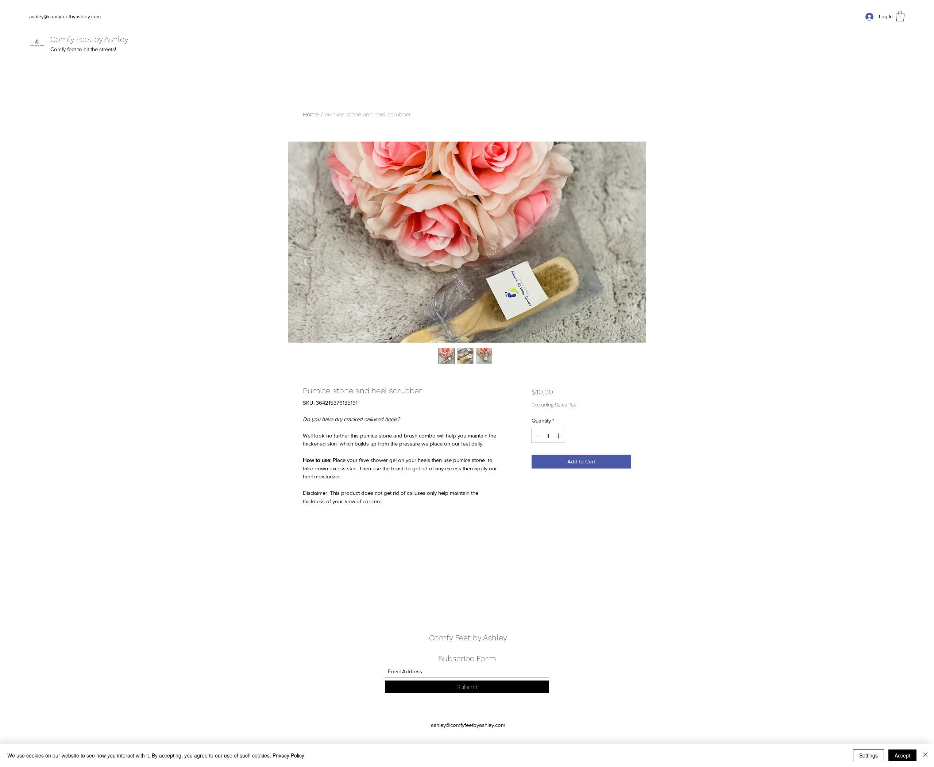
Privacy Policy (288, 755)
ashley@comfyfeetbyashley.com (65, 16)
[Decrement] (538, 436)
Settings (868, 755)
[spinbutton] (548, 436)
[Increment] (559, 436)
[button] (900, 16)
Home (311, 114)
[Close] (925, 755)
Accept (902, 755)
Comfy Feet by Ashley (89, 39)
